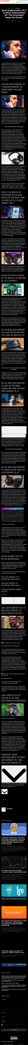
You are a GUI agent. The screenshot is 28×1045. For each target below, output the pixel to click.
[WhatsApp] (19, 20)
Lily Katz (9, 808)
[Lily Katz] (3, 809)
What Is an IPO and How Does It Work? (13, 899)
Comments (4, 790)
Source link (4, 799)
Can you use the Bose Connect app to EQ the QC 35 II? (14, 767)
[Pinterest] (15, 20)
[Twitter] (12, 20)
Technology (17, 8)
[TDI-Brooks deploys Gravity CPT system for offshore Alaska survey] (14, 942)
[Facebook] (9, 20)
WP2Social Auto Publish (8, 1044)
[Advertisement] (14, 31)
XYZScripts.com (21, 1044)
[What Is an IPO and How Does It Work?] (14, 890)
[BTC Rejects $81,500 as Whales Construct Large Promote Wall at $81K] (14, 862)
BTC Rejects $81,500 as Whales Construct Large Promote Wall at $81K (13, 871)
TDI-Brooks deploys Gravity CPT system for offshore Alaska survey (12, 951)
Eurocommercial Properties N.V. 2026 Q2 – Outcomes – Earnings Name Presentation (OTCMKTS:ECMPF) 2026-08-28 (13, 923)
